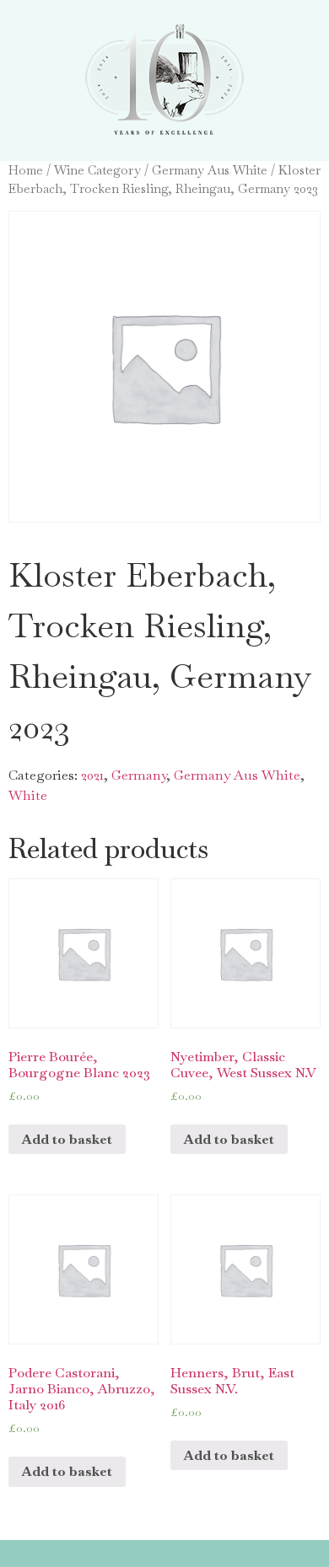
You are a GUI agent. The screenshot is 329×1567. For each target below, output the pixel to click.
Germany (138, 775)
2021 (92, 775)
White (27, 795)
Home (25, 170)
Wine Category (97, 170)
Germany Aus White (209, 170)
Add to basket (67, 1139)
